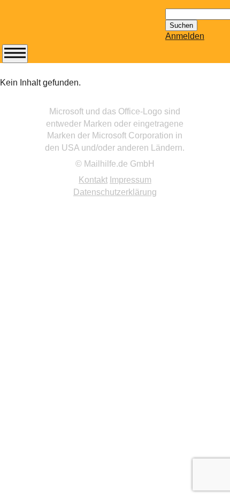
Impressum (130, 179)
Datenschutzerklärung (115, 192)
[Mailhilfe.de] (61, 27)
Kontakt (93, 179)
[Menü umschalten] (15, 53)
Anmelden (184, 36)
